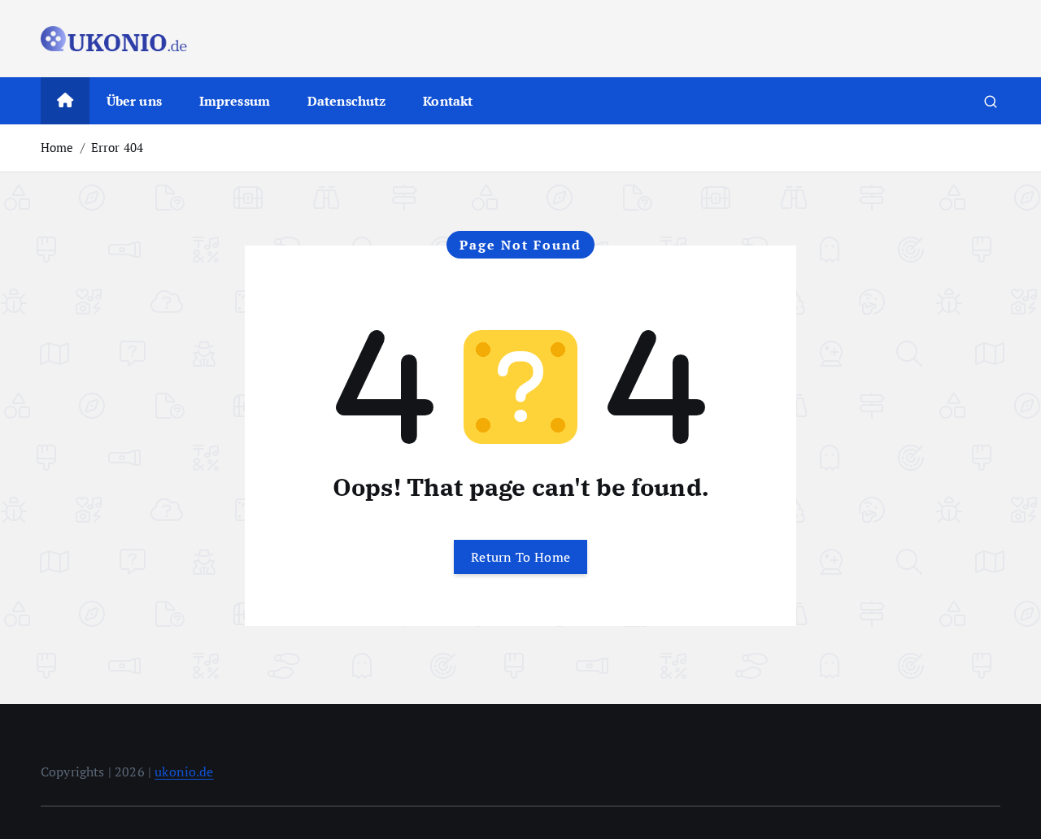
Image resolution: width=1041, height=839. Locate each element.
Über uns (134, 101)
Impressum (234, 101)
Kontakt (448, 101)
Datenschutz (346, 101)
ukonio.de (184, 771)
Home (57, 147)
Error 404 (117, 147)
